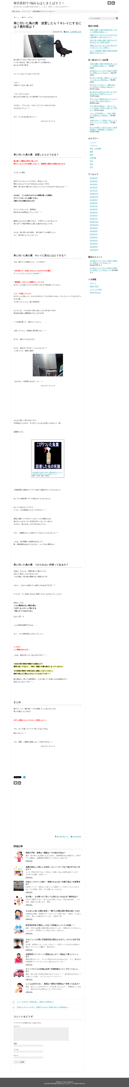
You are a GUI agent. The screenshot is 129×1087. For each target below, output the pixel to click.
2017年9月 (94, 184)
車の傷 (59, 836)
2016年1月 (94, 219)
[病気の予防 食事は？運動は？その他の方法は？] (19, 861)
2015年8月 (94, 231)
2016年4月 (94, 215)
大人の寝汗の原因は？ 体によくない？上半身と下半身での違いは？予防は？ (103, 108)
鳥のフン (65, 836)
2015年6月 (94, 237)
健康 (91, 152)
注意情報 (93, 158)
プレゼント (94, 145)
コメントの (96, 289)
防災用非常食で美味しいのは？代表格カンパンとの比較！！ (50, 925)
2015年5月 (94, 240)
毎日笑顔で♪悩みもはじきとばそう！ (39, 3)
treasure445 (76, 836)
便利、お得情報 (71, 32)
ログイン (93, 283)
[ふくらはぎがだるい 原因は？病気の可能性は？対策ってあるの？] (19, 992)
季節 (91, 155)
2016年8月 (94, 203)
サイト (16, 1055)
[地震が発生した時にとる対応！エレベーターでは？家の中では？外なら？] (19, 875)
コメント (17, 1026)
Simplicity (70, 1082)
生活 (79, 32)
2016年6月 (94, 209)
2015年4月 (94, 244)
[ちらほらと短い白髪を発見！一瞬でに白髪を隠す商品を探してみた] (19, 919)
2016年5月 (94, 212)
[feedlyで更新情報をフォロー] (109, 4)
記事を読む (29, 861)
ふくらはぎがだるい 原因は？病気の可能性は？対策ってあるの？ (53, 984)
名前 (15, 1043)
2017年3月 (94, 187)
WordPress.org (95, 292)
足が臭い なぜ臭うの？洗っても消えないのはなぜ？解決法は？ (52, 897)
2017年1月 (94, 191)
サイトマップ (26, 11)
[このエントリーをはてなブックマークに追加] (24, 777)
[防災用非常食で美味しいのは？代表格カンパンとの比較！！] (19, 934)
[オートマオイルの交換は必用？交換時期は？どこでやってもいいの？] (19, 977)
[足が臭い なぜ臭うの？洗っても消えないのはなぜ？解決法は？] (19, 905)
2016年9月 (94, 200)
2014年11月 (94, 250)
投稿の (94, 286)
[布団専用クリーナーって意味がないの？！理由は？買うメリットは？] (19, 963)
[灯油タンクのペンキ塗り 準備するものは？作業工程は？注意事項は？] (19, 890)
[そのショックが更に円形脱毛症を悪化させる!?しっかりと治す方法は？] (19, 948)
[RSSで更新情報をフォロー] (113, 4)
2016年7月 (94, 206)
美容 (91, 164)
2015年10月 (94, 225)
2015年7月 (94, 234)
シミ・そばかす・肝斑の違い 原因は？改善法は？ (35, 1002)
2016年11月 (94, 194)
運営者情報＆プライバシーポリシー (44, 11)
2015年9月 (94, 228)
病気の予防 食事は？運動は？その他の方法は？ (46, 853)
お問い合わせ (16, 11)
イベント (93, 142)
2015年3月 (94, 247)
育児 (91, 167)
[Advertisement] (48, 135)
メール (16, 1049)
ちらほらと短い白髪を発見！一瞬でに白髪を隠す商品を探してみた (53, 911)
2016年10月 (94, 197)
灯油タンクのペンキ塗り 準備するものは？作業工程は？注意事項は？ (43, 1007)
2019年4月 (94, 178)
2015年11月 (94, 222)
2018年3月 (94, 181)
